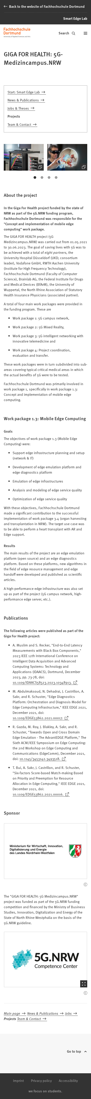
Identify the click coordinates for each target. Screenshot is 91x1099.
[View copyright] (85, 884)
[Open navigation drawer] (85, 33)
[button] (24, 157)
